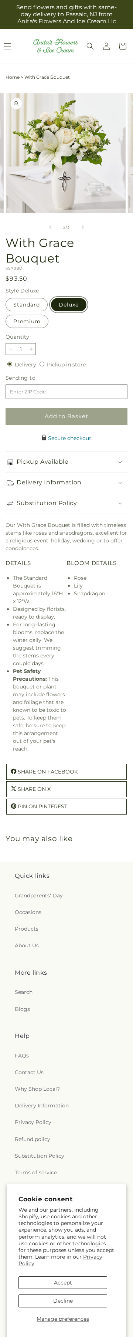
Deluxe (69, 304)
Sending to (32, 378)
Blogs (22, 1009)
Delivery (26, 364)
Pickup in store (66, 364)
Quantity (17, 337)
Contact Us (29, 1072)
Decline (63, 1300)
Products (26, 928)
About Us (27, 945)
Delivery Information (42, 1105)
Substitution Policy (39, 1155)
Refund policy (32, 1139)
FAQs (22, 1055)
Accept (63, 1282)
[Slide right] (83, 227)
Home (13, 77)
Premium (27, 321)
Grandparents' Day (39, 895)
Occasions (28, 912)
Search (24, 992)
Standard (26, 304)
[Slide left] (50, 227)
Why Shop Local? (37, 1089)
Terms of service (36, 1172)
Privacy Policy (33, 1122)
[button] (90, 46)
